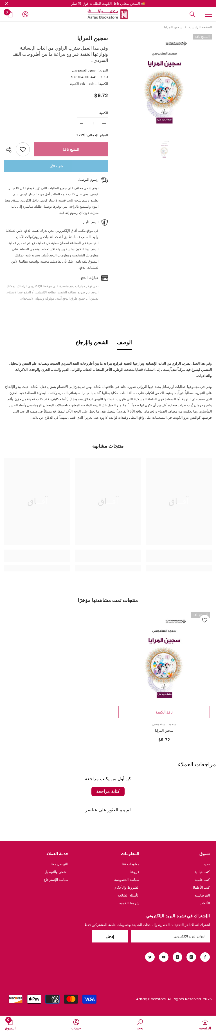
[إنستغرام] (191, 957)
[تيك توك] (177, 957)
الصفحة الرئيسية (200, 27)
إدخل (110, 936)
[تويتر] (150, 957)
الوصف (124, 342)
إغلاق (6, 4)
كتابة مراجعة (108, 791)
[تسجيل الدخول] (25, 14)
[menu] (208, 14)
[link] (179, 559)
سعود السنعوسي (84, 70)
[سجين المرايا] (164, 657)
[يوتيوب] (163, 957)
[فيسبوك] (205, 957)
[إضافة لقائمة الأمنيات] (23, 149)
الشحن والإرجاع (92, 342)
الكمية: (103, 112)
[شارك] (10, 149)
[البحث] (192, 14)
